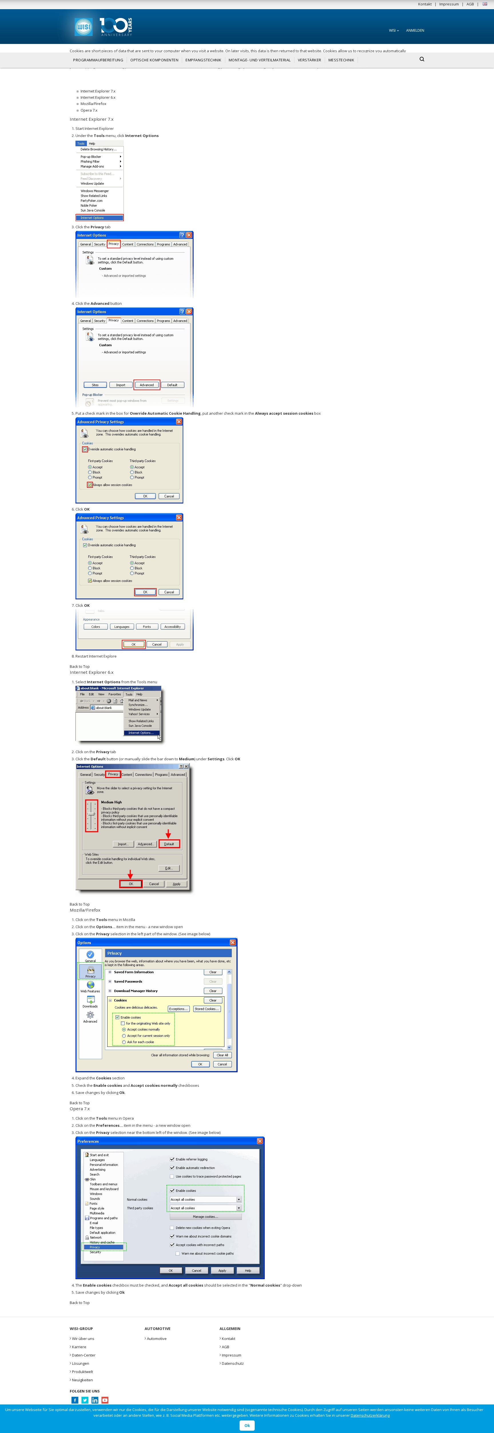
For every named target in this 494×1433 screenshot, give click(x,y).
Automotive (156, 1338)
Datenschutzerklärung (370, 1415)
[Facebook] (75, 1402)
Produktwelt (81, 1371)
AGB (470, 4)
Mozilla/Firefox (93, 103)
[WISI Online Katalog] (83, 26)
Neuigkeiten (81, 1379)
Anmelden (415, 30)
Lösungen (79, 1363)
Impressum (449, 4)
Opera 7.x (89, 110)
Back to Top (80, 666)
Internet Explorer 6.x (98, 97)
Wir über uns (82, 1338)
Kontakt (425, 4)
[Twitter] (85, 1402)
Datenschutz (232, 1363)
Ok (247, 1425)
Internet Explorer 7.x (98, 91)
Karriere (78, 1346)
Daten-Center (82, 1354)
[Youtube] (105, 1402)
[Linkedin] (95, 1402)
